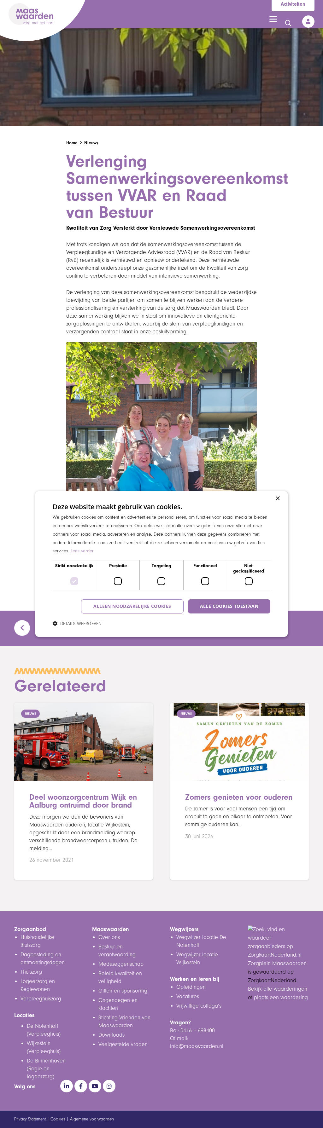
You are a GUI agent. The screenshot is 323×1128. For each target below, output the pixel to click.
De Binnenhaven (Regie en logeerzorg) (46, 1069)
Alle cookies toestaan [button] (229, 606)
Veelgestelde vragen (123, 1044)
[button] (273, 19)
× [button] (277, 498)
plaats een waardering (281, 997)
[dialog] (161, 564)
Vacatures (187, 996)
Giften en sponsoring (123, 991)
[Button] (308, 21)
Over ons (109, 937)
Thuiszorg (31, 972)
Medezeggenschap (121, 964)
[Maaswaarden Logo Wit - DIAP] (31, 14)
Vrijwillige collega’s (198, 1006)
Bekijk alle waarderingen (277, 989)
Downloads (111, 1035)
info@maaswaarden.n (196, 1046)
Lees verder (82, 551)
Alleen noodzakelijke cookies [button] (132, 606)
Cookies (57, 1119)
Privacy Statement (30, 1119)
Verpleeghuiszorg (41, 999)
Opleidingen (191, 987)
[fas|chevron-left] (25, 628)
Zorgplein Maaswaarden (277, 963)
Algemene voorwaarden (92, 1119)
